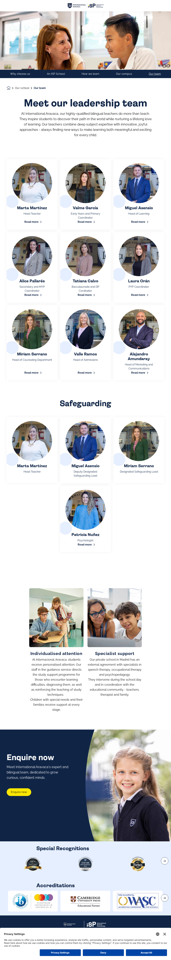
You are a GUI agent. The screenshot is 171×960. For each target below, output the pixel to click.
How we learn (90, 74)
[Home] (85, 5)
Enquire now (19, 792)
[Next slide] (164, 861)
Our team (155, 74)
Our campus (124, 74)
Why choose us (20, 74)
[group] (33, 901)
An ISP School (56, 74)
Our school (22, 88)
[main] (85, 485)
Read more (31, 221)
